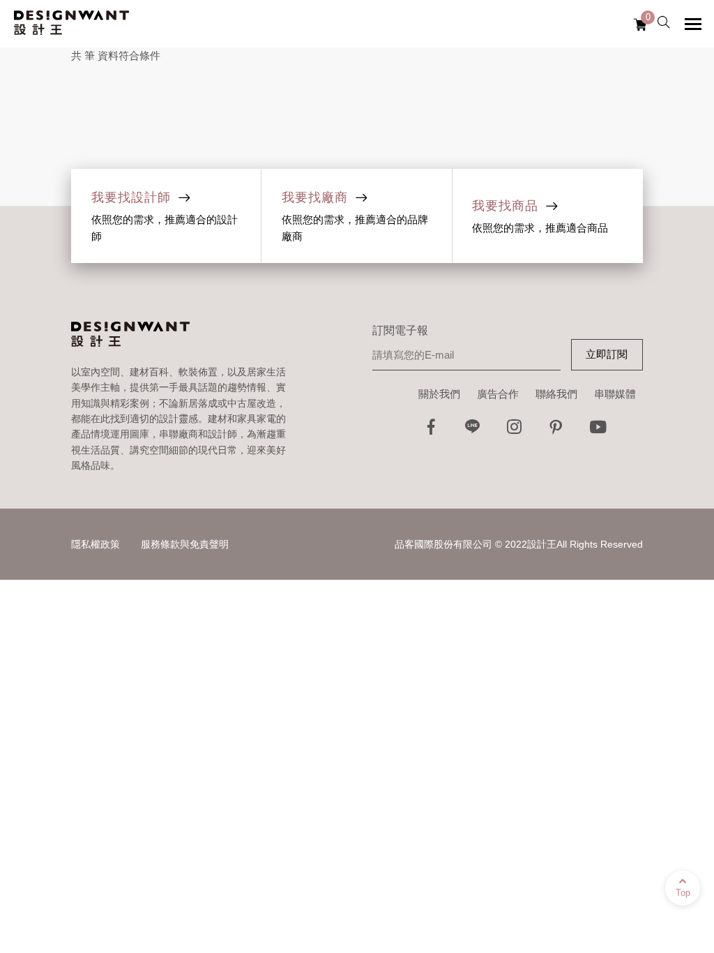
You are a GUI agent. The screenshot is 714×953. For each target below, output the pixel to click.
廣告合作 (498, 394)
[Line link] (473, 431)
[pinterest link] (556, 431)
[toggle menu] (693, 24)
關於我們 (439, 394)
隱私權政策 (95, 544)
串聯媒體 (615, 394)
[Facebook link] (431, 431)
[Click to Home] (71, 23)
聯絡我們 (556, 394)
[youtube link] (598, 431)
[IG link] (515, 431)
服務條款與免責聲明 (185, 544)
